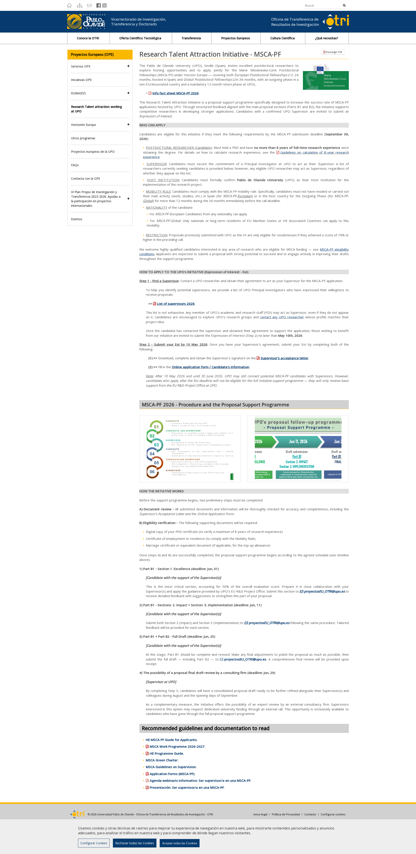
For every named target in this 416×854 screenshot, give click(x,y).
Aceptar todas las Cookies (179, 843)
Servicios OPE (80, 66)
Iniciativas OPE (81, 80)
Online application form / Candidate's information (210, 367)
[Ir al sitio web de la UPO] (89, 22)
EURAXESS (78, 93)
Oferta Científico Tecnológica (140, 38)
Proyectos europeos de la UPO (93, 151)
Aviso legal (260, 814)
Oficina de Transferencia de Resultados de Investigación (295, 22)
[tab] (100, 66)
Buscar (343, 5)
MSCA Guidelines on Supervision (171, 767)
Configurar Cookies (93, 843)
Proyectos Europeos (236, 38)
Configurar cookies (333, 814)
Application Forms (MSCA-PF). (172, 774)
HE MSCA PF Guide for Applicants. (172, 739)
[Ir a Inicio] (336, 21)
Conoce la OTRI (88, 38)
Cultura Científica (283, 38)
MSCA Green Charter (162, 760)
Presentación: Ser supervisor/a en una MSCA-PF (187, 787)
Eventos (76, 219)
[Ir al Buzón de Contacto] (89, 5)
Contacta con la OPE (85, 178)
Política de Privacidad (286, 814)
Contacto (310, 814)
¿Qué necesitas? (327, 38)
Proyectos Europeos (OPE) (92, 54)
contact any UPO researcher (282, 317)
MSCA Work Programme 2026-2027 (177, 746)
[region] (208, 836)
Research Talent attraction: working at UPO (96, 109)
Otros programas (83, 138)
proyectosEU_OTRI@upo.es (324, 591)
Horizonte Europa (83, 125)
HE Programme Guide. (167, 753)
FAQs (75, 165)
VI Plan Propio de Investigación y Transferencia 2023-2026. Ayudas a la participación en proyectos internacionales (95, 199)
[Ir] (69, 5)
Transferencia (192, 38)
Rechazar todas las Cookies (134, 843)
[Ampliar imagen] (190, 448)
